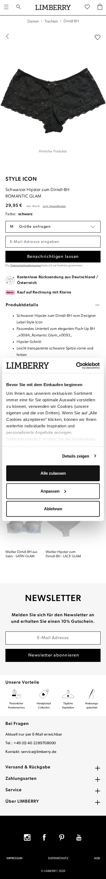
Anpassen (50, 491)
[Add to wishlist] (98, 37)
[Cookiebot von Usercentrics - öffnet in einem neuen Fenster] (76, 365)
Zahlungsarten (21, 779)
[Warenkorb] (100, 7)
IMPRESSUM (14, 858)
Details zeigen (75, 455)
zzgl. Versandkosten (54, 206)
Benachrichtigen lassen (53, 257)
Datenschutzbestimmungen (25, 265)
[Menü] (6, 7)
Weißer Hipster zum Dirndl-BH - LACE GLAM (63, 554)
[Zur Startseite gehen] (53, 7)
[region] (53, 98)
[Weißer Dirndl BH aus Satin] (23, 524)
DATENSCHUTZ (58, 858)
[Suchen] (18, 7)
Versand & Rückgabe (28, 767)
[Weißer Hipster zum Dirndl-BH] (64, 524)
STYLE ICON (21, 179)
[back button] (7, 36)
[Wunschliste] (87, 7)
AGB (97, 858)
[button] (53, 227)
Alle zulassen (53, 473)
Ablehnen (53, 508)
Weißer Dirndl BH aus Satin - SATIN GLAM (21, 554)
